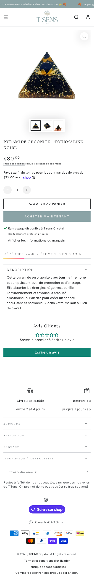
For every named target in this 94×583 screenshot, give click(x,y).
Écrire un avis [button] (47, 352)
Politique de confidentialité (47, 566)
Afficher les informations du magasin (36, 240)
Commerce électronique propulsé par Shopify (47, 572)
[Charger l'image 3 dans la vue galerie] (58, 125)
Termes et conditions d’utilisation (47, 560)
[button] (76, 17)
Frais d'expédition (14, 163)
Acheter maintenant (47, 216)
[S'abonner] (88, 472)
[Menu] (6, 17)
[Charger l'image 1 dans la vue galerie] (36, 125)
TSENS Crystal (39, 554)
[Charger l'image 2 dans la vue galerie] (47, 125)
